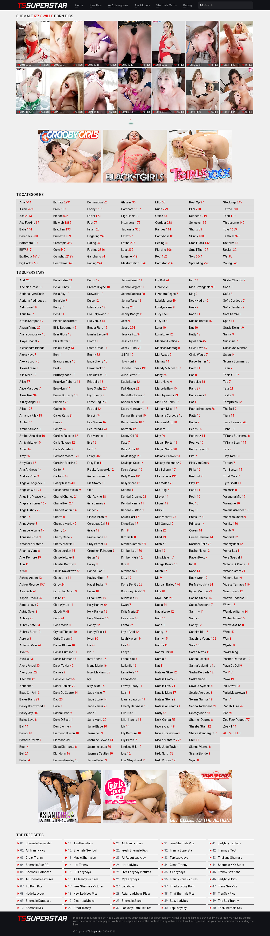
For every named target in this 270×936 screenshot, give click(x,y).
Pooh (194, 496)
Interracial (130, 222)
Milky (159, 510)
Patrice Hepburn (202, 408)
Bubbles (60, 402)
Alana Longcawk (32, 334)
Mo (158, 577)
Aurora (25, 638)
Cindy (59, 584)
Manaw (162, 361)
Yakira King (231, 652)
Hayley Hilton (97, 577)
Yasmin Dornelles (236, 659)
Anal (25, 202)
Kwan (126, 604)
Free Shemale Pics (182, 843)
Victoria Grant (234, 571)
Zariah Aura (233, 706)
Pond (194, 490)
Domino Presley (65, 760)
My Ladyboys (130, 879)
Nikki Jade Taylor (168, 746)
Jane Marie (96, 719)
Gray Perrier (97, 544)
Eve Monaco (97, 435)
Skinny (197, 236)
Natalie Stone (165, 699)
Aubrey (26, 618)
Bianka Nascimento (68, 321)
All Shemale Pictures (39, 879)
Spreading (199, 263)
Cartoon (60, 476)
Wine (228, 632)
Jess (125, 321)
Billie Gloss (62, 334)
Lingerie (129, 256)
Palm (194, 368)
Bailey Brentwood (32, 706)
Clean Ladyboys (84, 900)
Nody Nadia (198, 300)
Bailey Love (28, 719)
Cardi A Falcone (65, 435)
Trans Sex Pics (227, 886)
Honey (93, 625)
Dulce (93, 300)
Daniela (59, 672)
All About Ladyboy (134, 857)
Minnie (160, 544)
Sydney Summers (237, 361)
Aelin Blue (28, 307)
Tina (227, 449)
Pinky (194, 469)
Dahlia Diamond (65, 659)
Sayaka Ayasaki (201, 686)
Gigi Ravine (96, 496)
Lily (125, 726)
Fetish (93, 229)
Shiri (194, 740)
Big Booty (29, 256)
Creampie (62, 243)
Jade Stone (97, 699)
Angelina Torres (32, 503)
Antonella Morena (33, 544)
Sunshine (230, 341)
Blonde (60, 216)
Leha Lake (129, 659)
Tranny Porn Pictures (184, 879)
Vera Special (232, 557)
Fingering (96, 236)
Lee (125, 645)
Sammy (196, 611)
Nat (159, 665)
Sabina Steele (200, 598)
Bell (23, 753)
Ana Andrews (30, 469)
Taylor (228, 395)
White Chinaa (234, 618)
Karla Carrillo (132, 422)
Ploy (194, 483)
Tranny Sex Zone (229, 872)
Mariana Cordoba (169, 415)
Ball (23, 726)
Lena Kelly (130, 672)
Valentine (231, 503)
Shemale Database (38, 872)
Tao (227, 381)
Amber (26, 422)
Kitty (126, 577)
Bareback (28, 236)
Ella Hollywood (98, 314)
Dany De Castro (65, 692)
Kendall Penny (132, 503)
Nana (160, 625)
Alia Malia (27, 375)
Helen (93, 591)
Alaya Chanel (29, 341)
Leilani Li (128, 665)
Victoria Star (232, 577)
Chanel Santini (65, 510)
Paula (194, 422)
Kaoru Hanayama (134, 408)
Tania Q (231, 375)
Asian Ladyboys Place (136, 893)
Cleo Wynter (63, 604)
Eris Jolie (95, 381)
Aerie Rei (26, 314)
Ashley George (32, 584)
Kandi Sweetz (132, 402)
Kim (125, 530)
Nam (160, 618)
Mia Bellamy (165, 469)
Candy (59, 429)
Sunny (228, 334)
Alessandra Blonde (34, 348)
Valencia (230, 490)
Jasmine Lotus (99, 746)
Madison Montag (167, 348)
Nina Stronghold (202, 287)
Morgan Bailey (167, 584)
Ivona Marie (97, 665)
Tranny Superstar (181, 850)
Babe (25, 229)
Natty (160, 713)
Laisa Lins (129, 618)
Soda (227, 287)
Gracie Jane (97, 537)
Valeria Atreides (235, 510)
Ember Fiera (97, 327)
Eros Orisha (97, 388)
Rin (192, 564)
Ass (25, 216)
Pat (193, 402)
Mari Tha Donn (167, 402)
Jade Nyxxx (96, 692)
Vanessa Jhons (234, 517)
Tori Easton (232, 469)
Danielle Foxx (64, 679)
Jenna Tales (131, 300)
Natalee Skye (166, 672)
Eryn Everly (95, 395)
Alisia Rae (27, 395)
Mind (160, 537)
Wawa (229, 604)
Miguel (161, 503)
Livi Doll (162, 280)
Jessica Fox (131, 334)
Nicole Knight (165, 726)
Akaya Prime (29, 327)
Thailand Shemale (230, 857)
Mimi (160, 530)
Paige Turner (199, 361)
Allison (25, 408)
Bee (24, 746)
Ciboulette (62, 577)
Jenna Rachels (133, 294)
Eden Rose (96, 307)
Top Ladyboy (178, 908)
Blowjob (62, 222)
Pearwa (196, 442)
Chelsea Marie (64, 523)
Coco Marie (62, 625)
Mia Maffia (164, 483)
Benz (58, 314)
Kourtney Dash (133, 591)
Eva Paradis (97, 429)
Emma (93, 341)
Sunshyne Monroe (237, 348)
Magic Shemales (85, 857)
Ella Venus (96, 321)
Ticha (229, 429)
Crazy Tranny (34, 857)
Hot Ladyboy (130, 865)
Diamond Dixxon (66, 733)
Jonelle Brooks (134, 368)
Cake (57, 422)
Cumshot (63, 256)
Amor (25, 449)
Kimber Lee (131, 550)
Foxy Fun (95, 463)
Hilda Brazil (96, 598)
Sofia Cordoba (233, 300)
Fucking (96, 249)
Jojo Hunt (128, 361)
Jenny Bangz (132, 314)
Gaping (94, 263)
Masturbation (134, 263)
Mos (160, 591)
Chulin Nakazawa (66, 571)
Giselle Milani (97, 517)
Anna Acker (28, 523)
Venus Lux (232, 550)
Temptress (232, 402)
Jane (91, 713)
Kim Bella (128, 537)
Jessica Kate (130, 341)
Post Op (196, 202)
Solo (195, 256)
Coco (58, 618)
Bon (58, 354)
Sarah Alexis (199, 652)
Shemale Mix (34, 908)
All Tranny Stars (132, 843)
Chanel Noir (63, 503)
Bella (24, 760)
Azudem (26, 686)
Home (79, 5)
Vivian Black (233, 591)
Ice (91, 645)
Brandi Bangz (64, 361)
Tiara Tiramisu (235, 422)
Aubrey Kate (29, 625)
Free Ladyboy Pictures (136, 872)
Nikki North (164, 753)
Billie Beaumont (65, 327)
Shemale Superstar (39, 843)
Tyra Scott (232, 483)
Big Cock (28, 263)
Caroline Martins (65, 463)
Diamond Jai (62, 740)
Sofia (227, 294)
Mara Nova (163, 381)
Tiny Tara (231, 456)
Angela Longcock (32, 483)
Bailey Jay (29, 713)
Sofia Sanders (233, 307)
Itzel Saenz (96, 659)
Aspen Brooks (30, 598)
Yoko (228, 679)
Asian (26, 209)
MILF (160, 202)
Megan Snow (166, 449)
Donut (93, 280)
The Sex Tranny (228, 900)
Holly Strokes (98, 618)
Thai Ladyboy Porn (182, 886)
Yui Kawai (231, 686)
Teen (229, 216)
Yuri (227, 699)
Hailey (92, 564)
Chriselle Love (63, 557)
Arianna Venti (29, 550)
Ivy (90, 679)
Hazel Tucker (97, 584)
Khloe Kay (129, 523)
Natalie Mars (165, 692)
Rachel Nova (199, 550)
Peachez (197, 435)
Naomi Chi (164, 652)
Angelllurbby (29, 510)
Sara (194, 645)
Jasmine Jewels (101, 740)
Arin (24, 564)
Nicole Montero (168, 740)
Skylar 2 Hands (234, 280)
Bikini (59, 209)
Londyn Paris (165, 307)
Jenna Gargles (132, 287)
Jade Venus (97, 706)
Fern (91, 449)
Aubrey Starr (29, 632)
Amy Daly (27, 463)
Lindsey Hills (131, 746)
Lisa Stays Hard (133, 760)
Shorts (195, 229)
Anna (25, 517)
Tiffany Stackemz (236, 435)
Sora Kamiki (232, 314)
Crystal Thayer (65, 632)
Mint (160, 550)
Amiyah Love (30, 442)
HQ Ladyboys (82, 872)
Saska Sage (198, 679)
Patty (194, 415)
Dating (187, 5)
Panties (163, 229)
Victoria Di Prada (236, 564)
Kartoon (128, 429)
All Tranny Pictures (86, 879)
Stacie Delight (233, 327)
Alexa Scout (29, 361)
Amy (24, 456)
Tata (228, 388)
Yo (227, 672)
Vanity (228, 530)
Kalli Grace (130, 388)
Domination (97, 202)
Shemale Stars (132, 900)
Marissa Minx (166, 422)
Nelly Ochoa (165, 719)
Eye (91, 442)
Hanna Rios (96, 571)
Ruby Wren (198, 577)
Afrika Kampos (31, 321)
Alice (24, 381)
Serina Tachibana (202, 706)
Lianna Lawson (133, 699)
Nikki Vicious (165, 760)
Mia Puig (162, 490)
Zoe (227, 713)
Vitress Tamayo (236, 584)
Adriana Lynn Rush (33, 294)
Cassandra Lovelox (67, 490)
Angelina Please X (33, 496)
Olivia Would (198, 354)
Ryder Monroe (200, 591)
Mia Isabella (166, 476)
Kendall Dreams (133, 496)
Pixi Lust (195, 476)
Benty (58, 307)
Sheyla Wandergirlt (203, 733)
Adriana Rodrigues (33, 300)
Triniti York (231, 476)
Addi (24, 280)
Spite (228, 321)
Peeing (162, 243)
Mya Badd (164, 598)
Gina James (96, 503)
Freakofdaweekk (100, 469)
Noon (194, 314)
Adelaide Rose (31, 287)
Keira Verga (131, 469)
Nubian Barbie (200, 321)
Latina (128, 243)
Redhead (198, 216)
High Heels (130, 216)
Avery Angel (29, 665)
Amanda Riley (30, 415)
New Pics (96, 5)
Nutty (194, 334)
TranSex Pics (226, 893)
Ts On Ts (231, 236)
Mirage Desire (166, 564)
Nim (193, 280)
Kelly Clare (131, 476)
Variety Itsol (233, 544)
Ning (193, 294)
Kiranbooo (129, 571)
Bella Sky (61, 294)
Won (227, 638)
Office (161, 216)
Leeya (127, 652)
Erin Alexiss (97, 375)
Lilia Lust (129, 713)
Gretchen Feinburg (100, 550)
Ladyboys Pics (227, 879)
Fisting (93, 243)
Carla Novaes (64, 442)
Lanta (127, 625)
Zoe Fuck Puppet (236, 719)
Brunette (62, 236)
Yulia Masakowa (235, 692)
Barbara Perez (30, 740)
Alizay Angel (29, 402)
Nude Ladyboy (35, 893)
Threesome (233, 222)
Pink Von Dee (199, 463)
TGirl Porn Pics (83, 843)
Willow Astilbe (233, 625)
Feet (92, 222)
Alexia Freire (28, 368)
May (160, 435)
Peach (195, 429)
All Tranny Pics (35, 850)
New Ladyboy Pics (85, 893)
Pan (193, 375)
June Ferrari (130, 375)
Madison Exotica (167, 341)
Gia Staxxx (96, 483)
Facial (94, 216)
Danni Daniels (64, 686)
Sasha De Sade (201, 672)
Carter (58, 469)
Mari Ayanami (166, 395)
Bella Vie (60, 300)
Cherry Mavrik (64, 544)
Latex (127, 236)
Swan (229, 354)
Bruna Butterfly (65, 395)
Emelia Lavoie (97, 334)
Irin (90, 652)
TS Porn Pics (34, 886)
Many (161, 375)
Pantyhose (164, 236)
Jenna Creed (131, 280)
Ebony (95, 209)
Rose (194, 571)
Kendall (128, 490)
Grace (93, 530)
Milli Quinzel (164, 523)
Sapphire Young (202, 638)
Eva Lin (94, 415)
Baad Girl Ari (29, 692)
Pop (193, 503)
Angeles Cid (30, 490)
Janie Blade (97, 726)
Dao (58, 699)
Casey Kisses (64, 483)
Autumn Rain (30, 645)
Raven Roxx (198, 557)
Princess (197, 523)
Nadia (161, 604)
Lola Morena (165, 300)
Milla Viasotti (165, 517)
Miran (161, 571)
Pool (161, 256)
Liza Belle (162, 287)
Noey (193, 307)
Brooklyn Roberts (66, 381)
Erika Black (96, 368)
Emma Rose (97, 348)
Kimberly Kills (132, 557)
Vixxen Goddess (235, 598)
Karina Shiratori (133, 415)
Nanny (161, 638)
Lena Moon (129, 679)
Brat (57, 368)
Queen (195, 530)
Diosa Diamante (65, 746)
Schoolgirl (197, 222)
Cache (59, 408)
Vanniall (230, 537)
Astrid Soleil (28, 611)
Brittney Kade (64, 375)
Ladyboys (128, 886)
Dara (57, 706)
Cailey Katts (63, 415)
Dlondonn (61, 753)
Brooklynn (62, 388)
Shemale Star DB (37, 865)
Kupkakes (129, 598)
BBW (25, 249)
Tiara (228, 415)
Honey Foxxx (97, 632)
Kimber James (133, 544)
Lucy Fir (161, 321)
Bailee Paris (29, 699)
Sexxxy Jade (199, 713)
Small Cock (199, 243)
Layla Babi (130, 632)
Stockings (232, 202)
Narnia (160, 659)
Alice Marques (30, 388)
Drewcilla (95, 294)
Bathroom (29, 243)
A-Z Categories (118, 5)
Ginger (92, 510)
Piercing (163, 249)
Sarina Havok (199, 659)
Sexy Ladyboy (179, 900)
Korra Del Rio (131, 584)
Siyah (194, 760)
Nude (161, 209)
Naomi (161, 645)
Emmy (93, 354)
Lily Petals (129, 740)
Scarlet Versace (201, 692)
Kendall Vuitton (132, 510)
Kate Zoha (130, 449)
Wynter (229, 645)
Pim (193, 456)
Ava (24, 652)
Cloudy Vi (61, 611)
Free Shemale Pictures (89, 886)
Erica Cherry (97, 361)
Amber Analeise (32, 435)
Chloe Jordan (64, 550)
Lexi (126, 692)
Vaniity (230, 523)
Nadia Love (164, 611)
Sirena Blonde (199, 753)
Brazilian (62, 229)
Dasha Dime (62, 713)
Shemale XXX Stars (231, 865)
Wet (227, 256)
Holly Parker (97, 611)
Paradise (197, 381)
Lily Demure (131, 733)
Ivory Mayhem (98, 672)
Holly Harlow (97, 604)
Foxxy (94, 456)
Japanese (130, 229)
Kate (125, 442)
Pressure (196, 517)
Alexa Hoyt (27, 354)
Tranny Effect (227, 850)
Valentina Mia (234, 496)
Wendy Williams (235, 611)
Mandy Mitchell (168, 368)
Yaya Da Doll (232, 665)
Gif (90, 490)
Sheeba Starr (200, 726)
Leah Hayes (131, 638)
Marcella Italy (166, 388)
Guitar (93, 557)
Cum (59, 249)
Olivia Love (198, 348)
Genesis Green (98, 476)
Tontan (229, 463)
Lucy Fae (162, 314)
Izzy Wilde (96, 686)
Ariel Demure (30, 557)
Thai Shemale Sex (230, 908)
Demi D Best (63, 719)
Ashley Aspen (30, 577)
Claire (59, 598)
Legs (127, 249)
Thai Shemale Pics (182, 893)
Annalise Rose (30, 537)
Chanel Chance (65, 496)
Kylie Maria (130, 611)
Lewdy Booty (131, 686)
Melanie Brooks (167, 456)
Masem (162, 429)
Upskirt (229, 249)
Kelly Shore (130, 483)
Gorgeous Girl (98, 523)
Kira (125, 564)
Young (230, 263)
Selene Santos (201, 699)
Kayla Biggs (130, 456)
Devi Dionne (62, 726)
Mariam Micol (166, 408)
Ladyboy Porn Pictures (136, 908)
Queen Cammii (201, 537)
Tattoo (230, 209)
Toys (230, 229)
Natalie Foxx (165, 686)
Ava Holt (27, 659)
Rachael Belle (200, 544)
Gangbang (96, 256)
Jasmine (95, 733)
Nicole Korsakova (167, 733)
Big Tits (62, 202)
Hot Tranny (81, 865)
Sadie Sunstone (201, 604)
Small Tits (199, 249)
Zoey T (229, 726)
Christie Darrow (64, 564)
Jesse (128, 327)
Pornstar (164, 263)
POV (195, 209)
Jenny (127, 307)
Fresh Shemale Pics (135, 850)
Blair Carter (62, 341)
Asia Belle (27, 591)
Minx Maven (164, 557)
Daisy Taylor (63, 665)
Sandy (195, 625)
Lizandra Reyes (166, 294)
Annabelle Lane (31, 530)
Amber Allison (29, 429)
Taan (227, 368)
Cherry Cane (62, 537)
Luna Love (164, 334)
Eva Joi (94, 408)
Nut (193, 327)
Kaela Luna (130, 381)
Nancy (161, 632)
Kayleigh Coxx (132, 463)
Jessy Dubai (131, 348)
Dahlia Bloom (64, 645)
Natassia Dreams (169, 706)
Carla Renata (63, 449)
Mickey (162, 496)
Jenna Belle (97, 760)
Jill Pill (127, 354)
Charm (59, 517)
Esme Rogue (97, 402)
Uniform (231, 243)
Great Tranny (82, 908)
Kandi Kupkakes (132, 395)
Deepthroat (63, 263)
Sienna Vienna (200, 746)
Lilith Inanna (131, 719)
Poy (193, 510)
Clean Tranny (178, 865)
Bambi (25, 733)
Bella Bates (62, 280)
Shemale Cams (166, 5)
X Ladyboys (177, 872)
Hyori (92, 638)
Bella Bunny (62, 287)
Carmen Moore (66, 456)
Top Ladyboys (179, 857)
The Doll (229, 408)
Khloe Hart (130, 517)
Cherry (59, 530)
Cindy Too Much (65, 591)
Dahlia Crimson (65, 652)
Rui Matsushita (201, 584)
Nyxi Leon (197, 341)
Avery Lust (28, 672)
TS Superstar (95, 931)
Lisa (126, 753)
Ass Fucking (29, 222)
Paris (194, 388)
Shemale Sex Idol (85, 850)
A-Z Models (142, 5)
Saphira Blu (198, 632)
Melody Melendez (168, 463)
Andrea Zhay (29, 476)
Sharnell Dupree (201, 719)
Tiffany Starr (234, 442)
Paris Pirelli (197, 395)
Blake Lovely (63, 348)
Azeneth (27, 679)
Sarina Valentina (203, 665)
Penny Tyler (199, 449)
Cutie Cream (62, 638)
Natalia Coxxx (166, 679)
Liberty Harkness (134, 706)
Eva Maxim (96, 422)
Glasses (128, 202)
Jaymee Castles (100, 753)
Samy (194, 618)
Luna (160, 327)
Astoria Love (28, 604)
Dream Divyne (98, 287)
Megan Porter (166, 442)
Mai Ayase (163, 354)
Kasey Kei (129, 435)
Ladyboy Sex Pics (229, 843)
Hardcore (131, 209)
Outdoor (163, 222)
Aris (23, 571)
